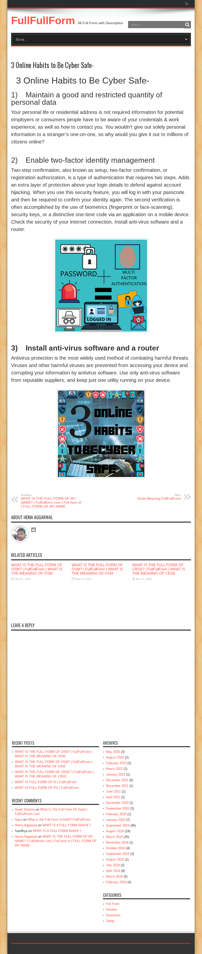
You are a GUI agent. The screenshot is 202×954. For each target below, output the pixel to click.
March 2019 (114, 837)
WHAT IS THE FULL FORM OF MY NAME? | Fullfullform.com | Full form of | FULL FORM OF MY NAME (51, 501)
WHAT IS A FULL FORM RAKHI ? (66, 825)
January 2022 (115, 774)
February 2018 (116, 882)
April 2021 (113, 797)
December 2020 (117, 803)
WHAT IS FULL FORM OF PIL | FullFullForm (47, 788)
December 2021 (117, 780)
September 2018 (117, 854)
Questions (113, 915)
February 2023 (116, 763)
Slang (110, 921)
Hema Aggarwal (26, 825)
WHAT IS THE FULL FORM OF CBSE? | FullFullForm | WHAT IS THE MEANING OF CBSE (158, 569)
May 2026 (113, 752)
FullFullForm (43, 20)
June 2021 (113, 791)
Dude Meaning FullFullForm (159, 497)
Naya (18, 819)
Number (111, 909)
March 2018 (114, 876)
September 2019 (117, 825)
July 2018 (113, 865)
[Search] (187, 24)
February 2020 (116, 814)
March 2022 (114, 769)
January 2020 (115, 820)
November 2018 (117, 842)
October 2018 (115, 848)
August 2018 (115, 859)
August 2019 (115, 831)
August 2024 (115, 757)
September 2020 (117, 808)
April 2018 (113, 871)
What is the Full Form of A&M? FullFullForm (59, 819)
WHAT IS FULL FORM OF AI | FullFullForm (46, 782)
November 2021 (117, 786)
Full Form (112, 904)
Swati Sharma (25, 809)
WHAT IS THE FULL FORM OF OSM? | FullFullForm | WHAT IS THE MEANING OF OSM (37, 569)
